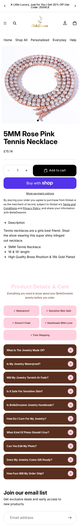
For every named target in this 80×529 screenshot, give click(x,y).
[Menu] (5, 23)
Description (16, 222)
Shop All (21, 40)
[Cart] (75, 23)
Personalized (40, 40)
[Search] (15, 23)
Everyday (59, 40)
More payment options (40, 193)
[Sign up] (69, 517)
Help (73, 40)
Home (8, 40)
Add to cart (57, 170)
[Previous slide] (5, 6)
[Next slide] (75, 6)
